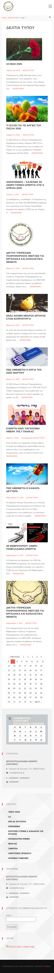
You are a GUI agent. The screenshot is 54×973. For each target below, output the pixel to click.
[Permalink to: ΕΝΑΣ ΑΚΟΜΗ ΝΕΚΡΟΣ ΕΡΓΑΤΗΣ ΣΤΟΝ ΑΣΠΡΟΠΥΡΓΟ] (27, 303)
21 (9, 670)
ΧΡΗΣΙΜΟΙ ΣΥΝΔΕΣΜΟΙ (18, 858)
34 (41, 675)
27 (41, 670)
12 (37, 661)
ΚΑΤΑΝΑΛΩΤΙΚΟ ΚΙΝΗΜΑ (19, 839)
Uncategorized (27, 438)
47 (36, 684)
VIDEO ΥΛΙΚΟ (14, 812)
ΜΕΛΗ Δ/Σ (12, 844)
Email (9, 915)
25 (30, 670)
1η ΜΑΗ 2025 (14, 64)
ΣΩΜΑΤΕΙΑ (13, 849)
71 (14, 702)
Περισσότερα (18, 89)
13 (43, 661)
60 (30, 693)
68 (36, 697)
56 (9, 693)
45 (25, 684)
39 (30, 679)
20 (41, 666)
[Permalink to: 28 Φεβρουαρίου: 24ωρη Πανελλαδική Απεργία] (27, 532)
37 (20, 679)
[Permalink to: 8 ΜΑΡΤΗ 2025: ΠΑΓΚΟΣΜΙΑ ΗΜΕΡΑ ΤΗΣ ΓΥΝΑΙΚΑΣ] (27, 415)
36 (14, 679)
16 (20, 666)
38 (25, 679)
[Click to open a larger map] (20, 947)
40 (36, 679)
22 (14, 670)
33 (36, 675)
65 (20, 697)
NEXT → (38, 702)
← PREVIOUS (14, 657)
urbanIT (47, 966)
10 (27, 661)
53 (30, 688)
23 (20, 670)
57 (14, 693)
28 (9, 675)
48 (41, 684)
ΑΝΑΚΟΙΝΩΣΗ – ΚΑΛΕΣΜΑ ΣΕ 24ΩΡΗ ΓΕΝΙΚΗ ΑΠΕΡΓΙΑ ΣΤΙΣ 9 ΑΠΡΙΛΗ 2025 (25, 185)
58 (20, 693)
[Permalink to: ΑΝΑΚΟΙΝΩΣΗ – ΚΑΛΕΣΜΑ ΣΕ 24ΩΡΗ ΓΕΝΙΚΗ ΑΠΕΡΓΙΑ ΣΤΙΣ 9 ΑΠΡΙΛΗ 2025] (27, 169)
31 (25, 675)
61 (36, 693)
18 (30, 666)
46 (30, 684)
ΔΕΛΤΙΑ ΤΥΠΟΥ (13, 18)
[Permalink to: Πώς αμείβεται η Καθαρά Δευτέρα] (27, 474)
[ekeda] (8, 6)
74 (30, 702)
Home (4, 18)
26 (36, 670)
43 (14, 684)
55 (41, 688)
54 (36, 688)
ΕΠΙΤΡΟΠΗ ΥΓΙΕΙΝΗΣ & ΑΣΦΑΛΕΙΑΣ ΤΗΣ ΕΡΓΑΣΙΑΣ (25, 832)
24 (25, 670)
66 (25, 697)
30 (20, 675)
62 (41, 693)
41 (41, 679)
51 (20, 688)
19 (36, 666)
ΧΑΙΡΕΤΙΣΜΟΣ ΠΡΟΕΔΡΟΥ (19, 853)
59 (25, 693)
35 (9, 679)
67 (30, 697)
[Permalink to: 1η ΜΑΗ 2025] (24, 49)
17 (25, 666)
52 (25, 688)
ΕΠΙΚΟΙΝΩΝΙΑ (14, 826)
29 (14, 675)
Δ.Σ (9, 817)
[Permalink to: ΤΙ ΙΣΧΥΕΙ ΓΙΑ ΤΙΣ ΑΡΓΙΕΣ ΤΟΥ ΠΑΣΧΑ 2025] (27, 108)
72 (20, 702)
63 (9, 697)
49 (9, 688)
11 (32, 661)
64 (14, 697)
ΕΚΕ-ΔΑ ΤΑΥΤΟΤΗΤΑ (17, 822)
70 (9, 702)
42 (9, 684)
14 (9, 666)
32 (30, 675)
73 (25, 702)
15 (14, 666)
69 (41, 697)
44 (20, 684)
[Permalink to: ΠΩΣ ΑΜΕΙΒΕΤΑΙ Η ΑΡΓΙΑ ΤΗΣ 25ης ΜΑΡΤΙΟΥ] (27, 357)
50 (14, 688)
